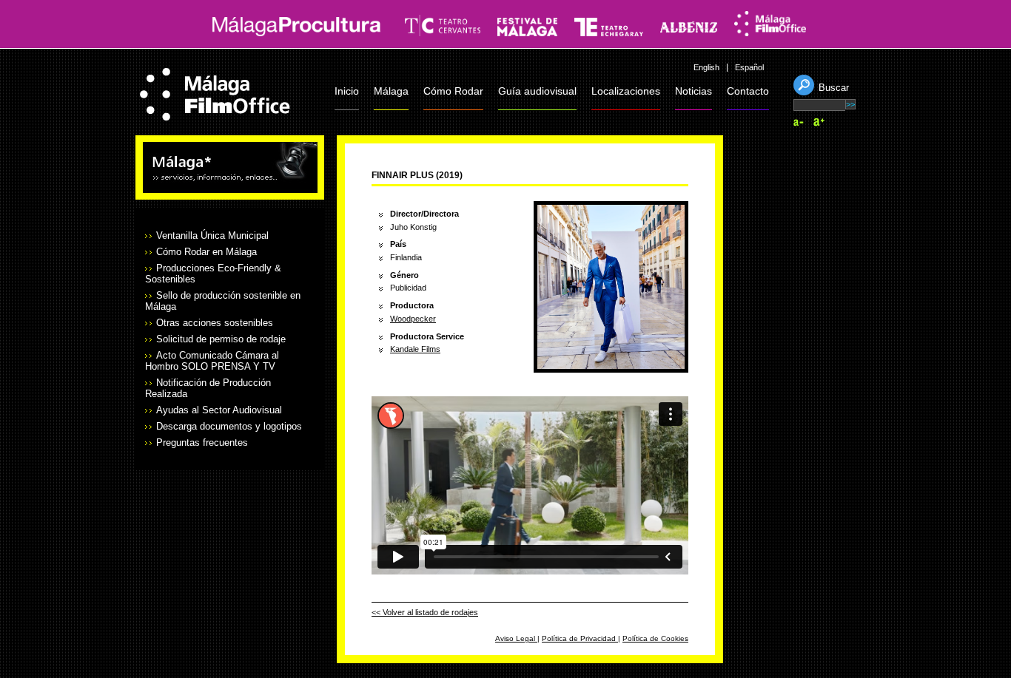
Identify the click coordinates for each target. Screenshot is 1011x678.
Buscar (834, 87)
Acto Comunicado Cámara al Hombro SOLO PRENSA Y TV (212, 361)
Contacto (748, 91)
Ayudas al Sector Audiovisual (219, 410)
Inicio (347, 91)
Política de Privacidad (580, 638)
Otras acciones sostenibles (214, 322)
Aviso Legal (516, 638)
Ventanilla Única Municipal (212, 235)
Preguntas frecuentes (202, 442)
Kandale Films (415, 349)
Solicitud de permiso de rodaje (221, 339)
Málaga (391, 91)
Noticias (693, 91)
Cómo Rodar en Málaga (206, 251)
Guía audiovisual (537, 91)
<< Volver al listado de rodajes (425, 612)
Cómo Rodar (453, 91)
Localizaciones (625, 91)
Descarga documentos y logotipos (229, 426)
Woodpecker (413, 318)
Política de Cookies (655, 638)
